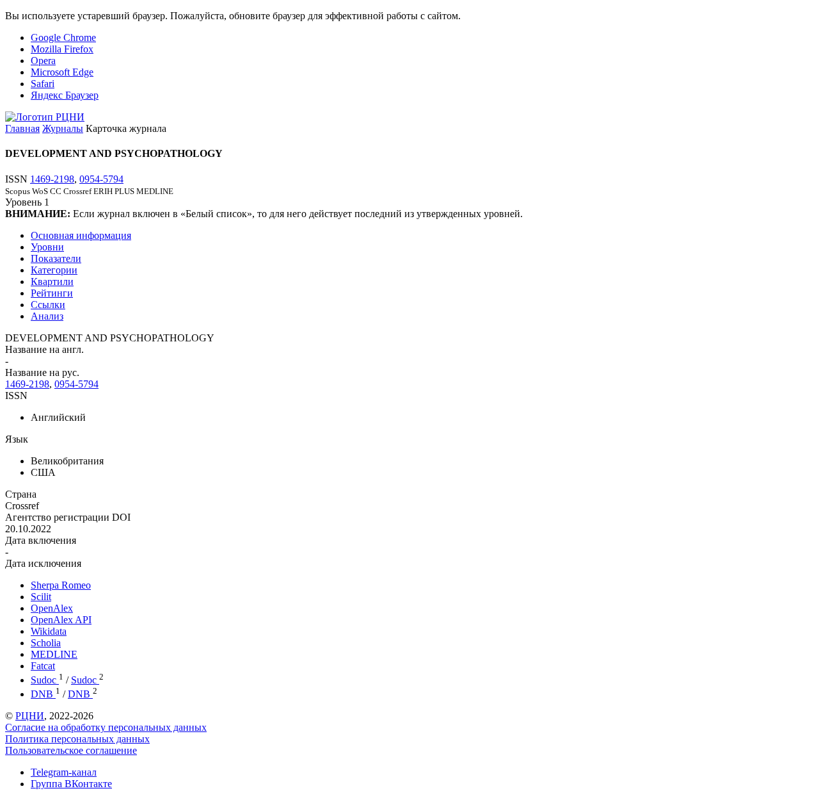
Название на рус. (42, 372)
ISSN (16, 395)
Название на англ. (44, 349)
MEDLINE (54, 654)
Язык (16, 439)
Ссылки (48, 304)
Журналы (62, 128)
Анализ (47, 316)
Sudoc (45, 679)
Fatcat (43, 665)
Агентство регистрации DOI (68, 517)
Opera (43, 60)
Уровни (47, 246)
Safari (42, 83)
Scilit (41, 596)
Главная (22, 128)
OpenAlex (52, 608)
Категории (54, 270)
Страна (20, 494)
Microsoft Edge (62, 72)
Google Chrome (63, 37)
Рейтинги (52, 293)
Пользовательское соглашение (71, 750)
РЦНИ (29, 715)
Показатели (56, 258)
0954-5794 (101, 179)
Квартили (52, 281)
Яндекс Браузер (65, 95)
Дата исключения (43, 563)
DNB (43, 694)
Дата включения (40, 540)
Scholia (46, 642)
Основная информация (81, 235)
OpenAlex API (61, 619)
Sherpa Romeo (61, 585)
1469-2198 (52, 179)
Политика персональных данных (77, 738)
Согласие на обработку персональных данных (106, 727)
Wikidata (49, 631)
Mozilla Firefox (62, 49)
